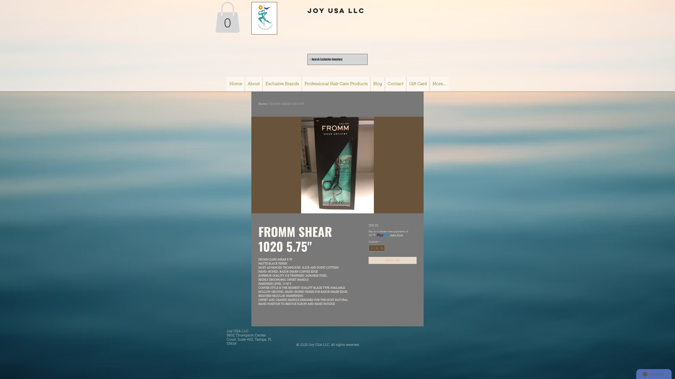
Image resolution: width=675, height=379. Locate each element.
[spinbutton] (376, 248)
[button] (282, 84)
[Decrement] (371, 248)
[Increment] (382, 248)
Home (262, 104)
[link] (227, 17)
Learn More (396, 235)
